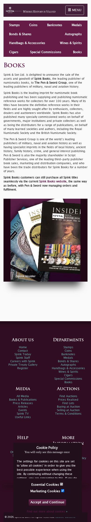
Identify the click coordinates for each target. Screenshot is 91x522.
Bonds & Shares (20, 34)
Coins (33, 25)
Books (77, 52)
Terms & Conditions (68, 414)
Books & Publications (23, 400)
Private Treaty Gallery (22, 365)
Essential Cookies (45, 484)
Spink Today (22, 354)
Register (22, 368)
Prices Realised (68, 400)
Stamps (14, 25)
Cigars (13, 52)
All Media (23, 396)
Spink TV (23, 414)
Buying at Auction (68, 407)
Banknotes (54, 25)
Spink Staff (23, 358)
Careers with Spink (22, 361)
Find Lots (68, 403)
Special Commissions (45, 52)
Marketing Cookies (45, 491)
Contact (23, 351)
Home (23, 347)
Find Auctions (68, 396)
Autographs (73, 34)
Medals (77, 25)
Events (22, 410)
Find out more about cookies (47, 511)
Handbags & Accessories (27, 43)
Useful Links (23, 417)
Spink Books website (52, 181)
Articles (23, 407)
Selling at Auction (68, 410)
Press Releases (23, 403)
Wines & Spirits (71, 43)
